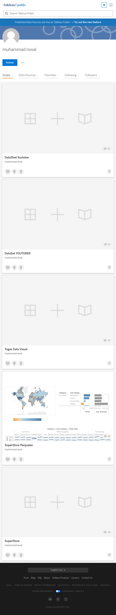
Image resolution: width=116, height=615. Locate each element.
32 (109, 340)
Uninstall (105, 585)
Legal (9, 585)
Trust (26, 578)
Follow (10, 62)
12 (109, 436)
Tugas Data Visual (16, 349)
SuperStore (12, 541)
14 (109, 244)
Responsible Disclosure (85, 585)
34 (109, 532)
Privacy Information (45, 585)
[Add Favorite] (109, 172)
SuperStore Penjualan (19, 445)
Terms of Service (23, 585)
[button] (50, 599)
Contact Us (87, 578)
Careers (75, 578)
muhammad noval (13, 162)
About (47, 578)
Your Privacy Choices (73, 591)
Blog (33, 578)
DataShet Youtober (17, 157)
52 (109, 148)
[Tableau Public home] (14, 5)
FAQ (40, 578)
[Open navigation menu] (111, 5)
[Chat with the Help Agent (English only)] (104, 5)
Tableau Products (60, 578)
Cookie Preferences (42, 591)
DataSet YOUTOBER (18, 253)
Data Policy (64, 585)
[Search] (6, 13)
